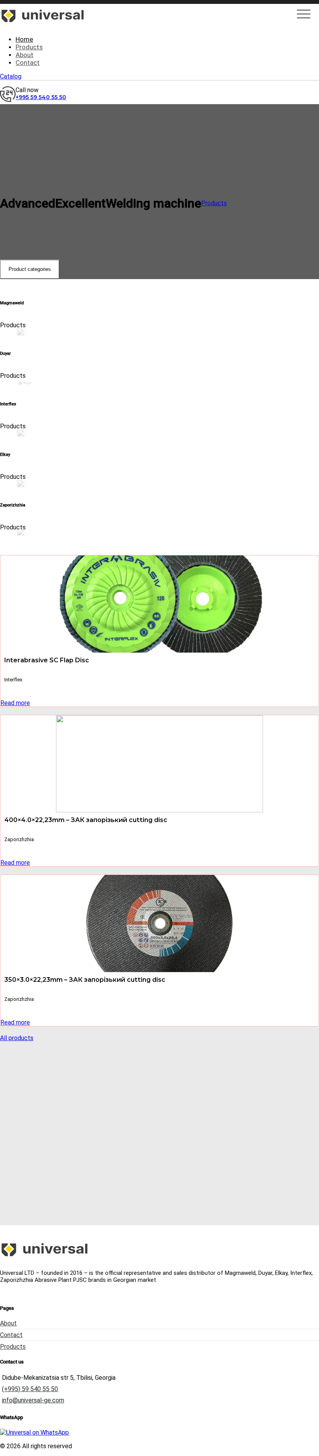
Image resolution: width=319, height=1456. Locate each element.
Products (214, 203)
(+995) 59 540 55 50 (30, 1389)
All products (16, 1038)
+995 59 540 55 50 (41, 97)
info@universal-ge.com (33, 1400)
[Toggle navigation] (303, 14)
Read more (15, 703)
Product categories (30, 269)
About (8, 1323)
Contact (11, 1335)
